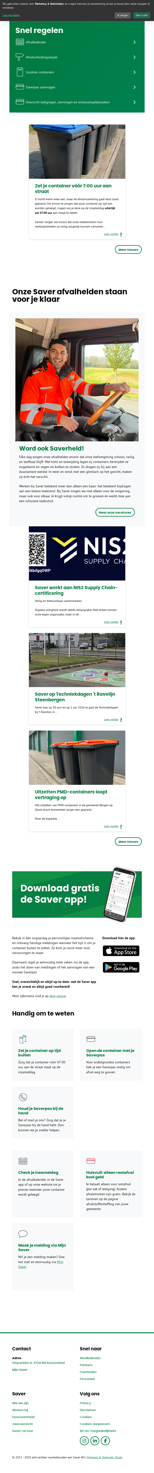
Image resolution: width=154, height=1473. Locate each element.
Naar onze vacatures (115, 512)
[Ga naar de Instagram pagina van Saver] (84, 1440)
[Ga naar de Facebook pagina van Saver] (105, 1440)
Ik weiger (122, 15)
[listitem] (77, 42)
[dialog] (77, 10)
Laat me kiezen (11, 15)
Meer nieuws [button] (128, 249)
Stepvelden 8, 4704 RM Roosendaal (38, 1362)
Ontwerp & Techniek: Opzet (104, 1457)
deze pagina (57, 996)
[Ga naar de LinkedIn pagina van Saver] (94, 1440)
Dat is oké (141, 15)
